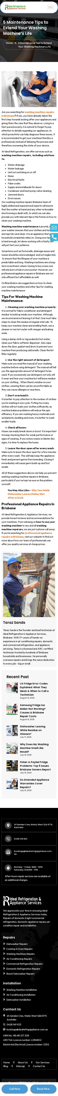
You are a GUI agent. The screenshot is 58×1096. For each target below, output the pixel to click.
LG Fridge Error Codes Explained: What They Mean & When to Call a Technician (34, 689)
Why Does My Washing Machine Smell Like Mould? (34, 748)
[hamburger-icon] (50, 7)
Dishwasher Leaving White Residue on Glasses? (32, 730)
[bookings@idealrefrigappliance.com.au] (8, 852)
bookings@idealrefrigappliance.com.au (33, 852)
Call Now (14, 1089)
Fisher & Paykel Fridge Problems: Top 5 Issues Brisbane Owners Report (35, 765)
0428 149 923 (20, 838)
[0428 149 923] (8, 838)
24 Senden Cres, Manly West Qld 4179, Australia (33, 826)
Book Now (43, 1089)
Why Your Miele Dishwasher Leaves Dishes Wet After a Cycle (29, 494)
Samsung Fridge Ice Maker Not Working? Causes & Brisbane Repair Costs (32, 710)
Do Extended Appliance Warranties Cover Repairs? (34, 783)
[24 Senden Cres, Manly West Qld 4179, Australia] (8, 825)
